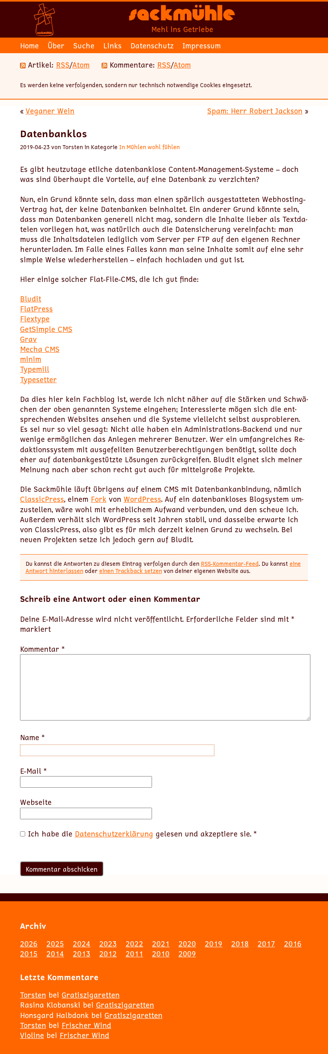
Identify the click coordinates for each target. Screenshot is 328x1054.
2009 (187, 953)
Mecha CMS (40, 349)
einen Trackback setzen (130, 571)
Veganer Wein (50, 111)
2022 (134, 943)
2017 (266, 943)
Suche (83, 45)
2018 (240, 943)
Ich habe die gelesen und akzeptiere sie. (142, 834)
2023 (108, 943)
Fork (98, 499)
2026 (29, 943)
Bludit (30, 298)
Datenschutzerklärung (114, 833)
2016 (293, 943)
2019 (213, 943)
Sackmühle (182, 16)
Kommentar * (42, 649)
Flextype (35, 318)
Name (32, 738)
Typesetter (38, 379)
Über (56, 45)
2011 (134, 953)
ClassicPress (42, 499)
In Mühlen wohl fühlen (149, 147)
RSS (63, 65)
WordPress (142, 499)
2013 (81, 953)
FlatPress (36, 308)
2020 (187, 943)
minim (30, 359)
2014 (55, 953)
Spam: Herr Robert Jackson (254, 111)
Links (112, 45)
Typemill (34, 369)
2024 (81, 943)
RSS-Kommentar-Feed (230, 563)
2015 (29, 953)
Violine (32, 1035)
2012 (108, 953)
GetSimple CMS (46, 329)
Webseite (36, 802)
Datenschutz (152, 45)
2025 (55, 943)
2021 (161, 943)
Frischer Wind (86, 1025)
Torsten (33, 995)
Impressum (201, 45)
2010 (161, 953)
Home (29, 45)
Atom (81, 65)
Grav (28, 339)
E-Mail (33, 771)
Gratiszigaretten (91, 995)
